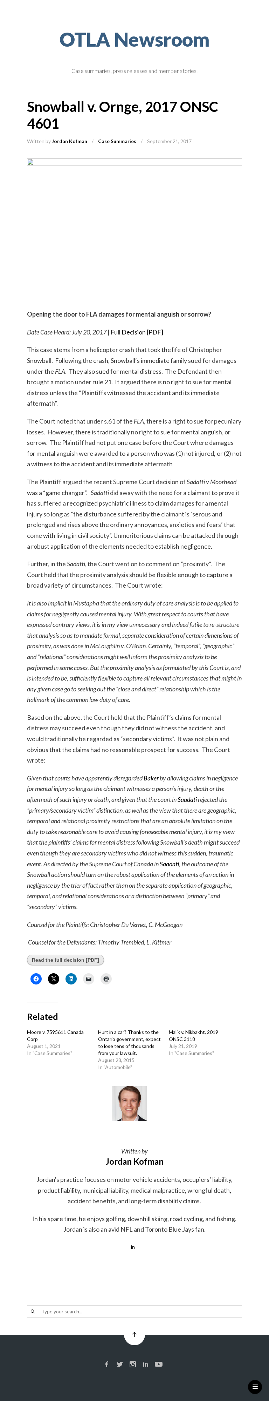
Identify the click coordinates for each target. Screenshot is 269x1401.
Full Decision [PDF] (137, 332)
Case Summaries (117, 141)
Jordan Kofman (69, 141)
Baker (151, 778)
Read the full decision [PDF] (65, 960)
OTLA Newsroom (135, 39)
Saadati (187, 799)
